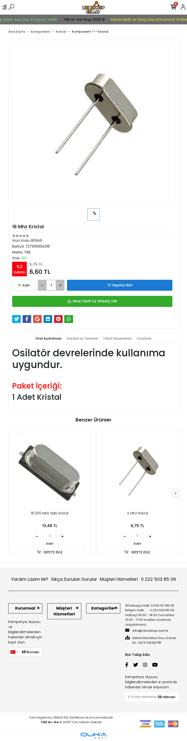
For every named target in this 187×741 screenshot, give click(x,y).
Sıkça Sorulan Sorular (74, 579)
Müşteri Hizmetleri (138, 579)
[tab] (49, 338)
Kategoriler (103, 608)
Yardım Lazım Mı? (29, 579)
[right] (176, 493)
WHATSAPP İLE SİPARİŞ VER (95, 301)
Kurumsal (25, 608)
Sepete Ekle (122, 285)
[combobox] (14, 652)
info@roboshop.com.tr (150, 630)
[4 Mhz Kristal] (137, 471)
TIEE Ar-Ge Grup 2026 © (78, 19)
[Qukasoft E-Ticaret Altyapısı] (93, 736)
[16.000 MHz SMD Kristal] (49, 471)
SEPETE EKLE (53, 552)
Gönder (33, 652)
